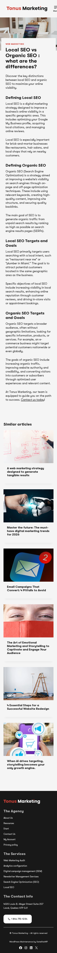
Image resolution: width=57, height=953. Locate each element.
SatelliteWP (42, 942)
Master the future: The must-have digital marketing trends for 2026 (28, 531)
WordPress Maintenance (21, 942)
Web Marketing (15, 44)
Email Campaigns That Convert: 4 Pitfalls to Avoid (26, 588)
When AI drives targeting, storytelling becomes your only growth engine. (26, 764)
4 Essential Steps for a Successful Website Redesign (28, 707)
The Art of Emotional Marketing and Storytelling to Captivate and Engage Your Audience (28, 648)
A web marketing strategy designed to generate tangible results (25, 472)
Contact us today (32, 399)
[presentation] (28, 446)
